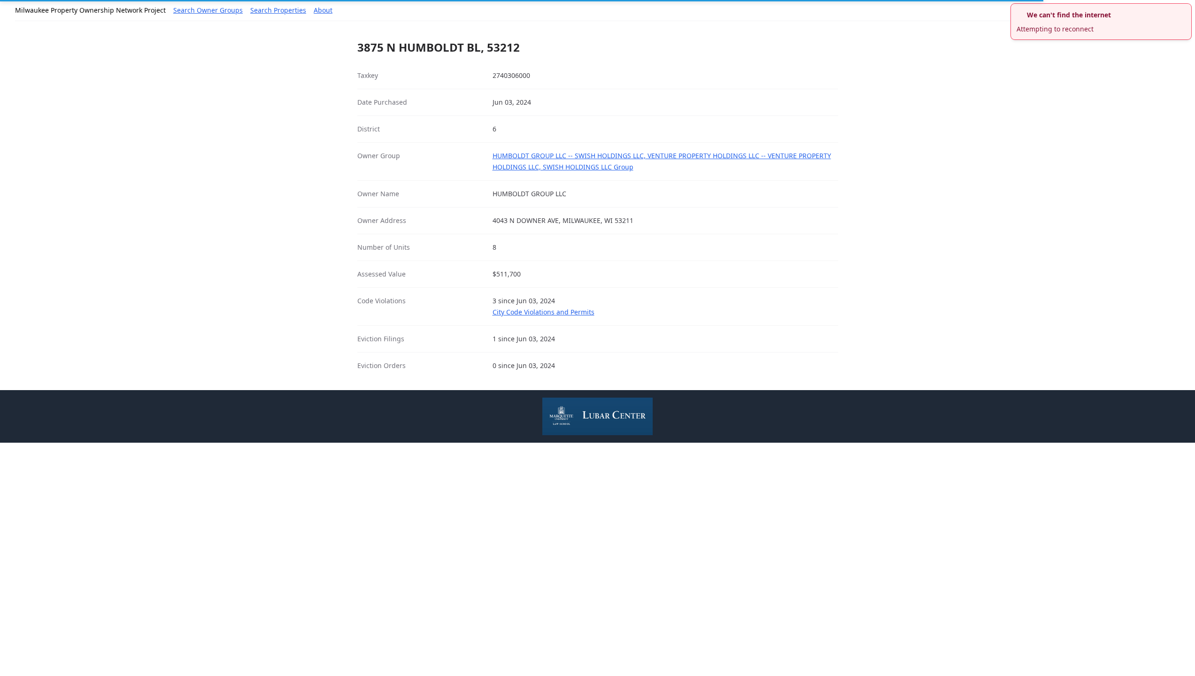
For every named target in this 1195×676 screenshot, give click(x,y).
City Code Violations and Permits (543, 311)
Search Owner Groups (208, 10)
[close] (1185, 9)
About (323, 10)
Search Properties (278, 10)
